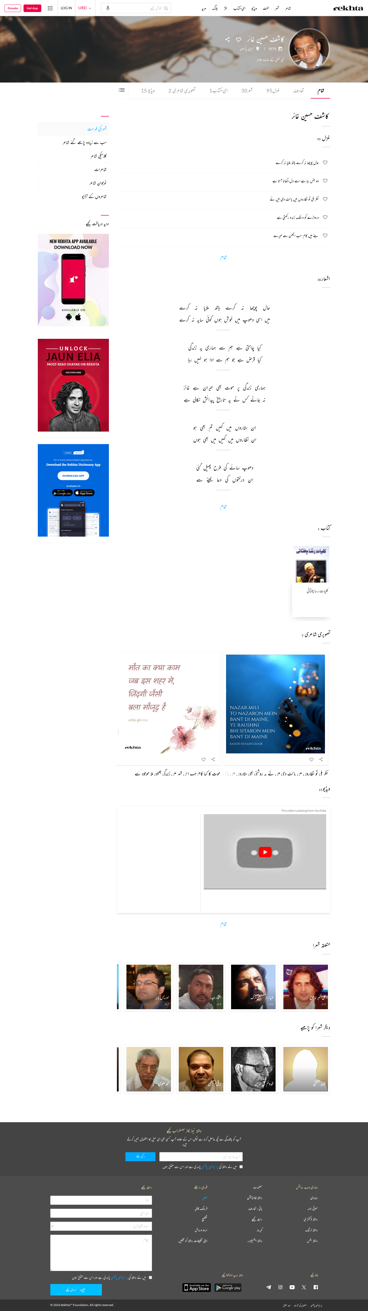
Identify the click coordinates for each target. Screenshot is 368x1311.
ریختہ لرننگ (311, 1230)
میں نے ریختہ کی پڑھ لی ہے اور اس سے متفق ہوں (200, 1166)
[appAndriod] (228, 1287)
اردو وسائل (201, 1230)
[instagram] (280, 1287)
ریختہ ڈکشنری (311, 1219)
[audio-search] (108, 8)
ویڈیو (148, 90)
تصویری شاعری (182, 90)
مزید (204, 8)
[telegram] (269, 1287)
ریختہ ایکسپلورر (255, 1241)
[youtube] (292, 1287)
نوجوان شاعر (98, 183)
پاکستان (243, 49)
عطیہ (204, 1198)
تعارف (298, 90)
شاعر (288, 8)
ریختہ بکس (312, 1241)
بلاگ (215, 8)
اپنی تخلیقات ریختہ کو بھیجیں (192, 1241)
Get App (32, 8)
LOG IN (66, 8)
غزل (273, 90)
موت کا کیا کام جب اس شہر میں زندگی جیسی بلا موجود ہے (177, 773)
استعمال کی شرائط (300, 1305)
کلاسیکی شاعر (98, 156)
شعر (247, 90)
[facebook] (316, 1287)
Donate (13, 8)
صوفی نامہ (312, 1208)
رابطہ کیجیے (257, 1219)
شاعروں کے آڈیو (94, 196)
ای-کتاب (218, 90)
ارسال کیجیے (71, 1289)
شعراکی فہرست (97, 129)
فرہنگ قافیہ (201, 1208)
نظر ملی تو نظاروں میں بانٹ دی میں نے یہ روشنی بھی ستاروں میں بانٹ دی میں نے (264, 773)
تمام (321, 90)
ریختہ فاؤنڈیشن (254, 1198)
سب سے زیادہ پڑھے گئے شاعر (85, 142)
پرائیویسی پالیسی (210, 1166)
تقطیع (204, 1219)
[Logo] (348, 9)
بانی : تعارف (255, 1208)
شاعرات (100, 169)
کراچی (251, 49)
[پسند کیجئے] (238, 39)
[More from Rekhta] (50, 8)
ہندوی (314, 1198)
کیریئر (259, 1230)
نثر (225, 8)
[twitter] (304, 1287)
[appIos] (196, 1287)
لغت (266, 8)
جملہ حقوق (286, 1305)
